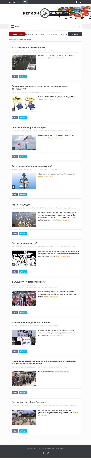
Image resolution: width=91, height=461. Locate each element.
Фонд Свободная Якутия (19, 208)
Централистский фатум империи (29, 127)
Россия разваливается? (24, 243)
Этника (73, 246)
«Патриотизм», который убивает (29, 47)
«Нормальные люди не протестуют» (31, 322)
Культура (26, 287)
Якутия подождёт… (22, 204)
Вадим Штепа (16, 92)
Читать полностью (56, 58)
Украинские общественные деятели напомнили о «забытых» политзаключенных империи (44, 362)
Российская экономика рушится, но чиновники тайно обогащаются (40, 87)
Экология (65, 208)
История (46, 131)
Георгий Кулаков (17, 51)
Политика (54, 51)
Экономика (58, 92)
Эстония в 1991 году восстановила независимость (61, 34)
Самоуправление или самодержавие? (32, 166)
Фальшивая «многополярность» (29, 281)
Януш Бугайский (17, 246)
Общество (47, 51)
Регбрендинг (48, 287)
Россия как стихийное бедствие (29, 402)
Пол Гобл (14, 325)
